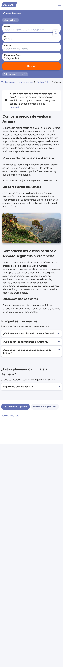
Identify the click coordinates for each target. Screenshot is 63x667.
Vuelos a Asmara (10, 415)
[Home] (9, 4)
